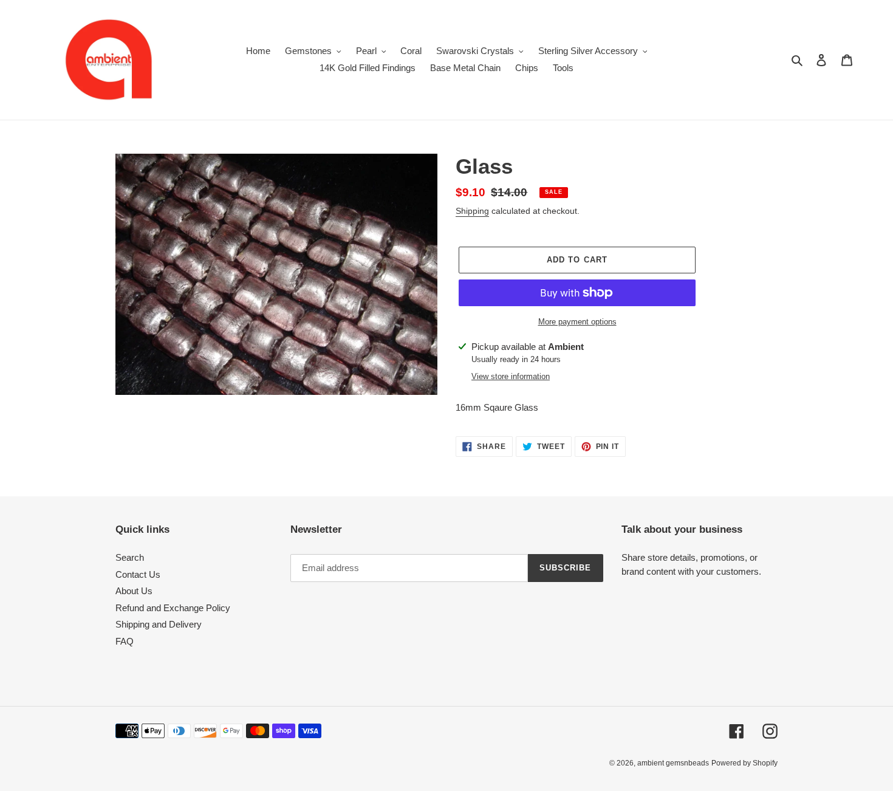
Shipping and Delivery (158, 624)
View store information (510, 376)
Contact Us (137, 574)
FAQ (124, 641)
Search (129, 557)
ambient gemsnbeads (673, 763)
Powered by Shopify (744, 763)
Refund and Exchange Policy (172, 608)
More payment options (577, 321)
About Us (133, 591)
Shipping (472, 211)
